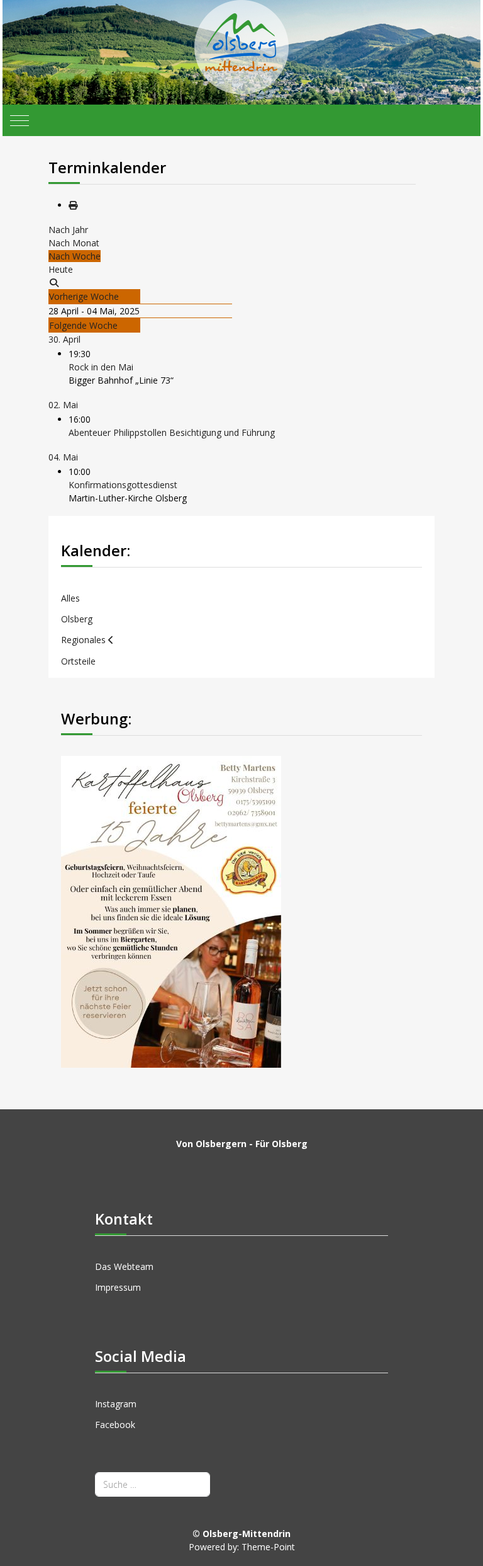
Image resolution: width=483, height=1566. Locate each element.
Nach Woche (74, 256)
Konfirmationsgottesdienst (123, 485)
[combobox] (152, 1484)
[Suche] (54, 283)
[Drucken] (73, 205)
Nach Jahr (68, 230)
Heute (60, 269)
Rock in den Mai (101, 367)
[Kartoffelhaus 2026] (171, 911)
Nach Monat (73, 243)
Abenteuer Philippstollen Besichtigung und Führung (172, 432)
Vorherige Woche (84, 296)
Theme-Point (268, 1547)
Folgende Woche (83, 325)
